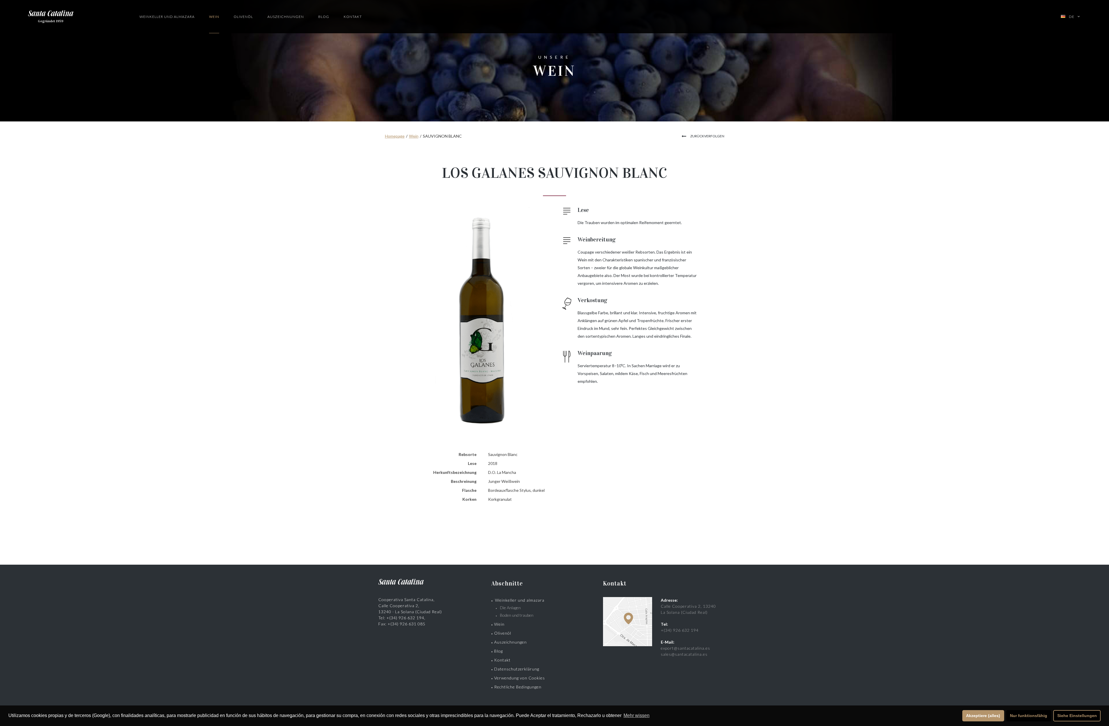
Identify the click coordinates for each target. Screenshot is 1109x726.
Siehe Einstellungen (1077, 715)
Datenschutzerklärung (516, 668)
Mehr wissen (637, 715)
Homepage (395, 136)
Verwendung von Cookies (519, 677)
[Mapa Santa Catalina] (627, 644)
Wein (214, 16)
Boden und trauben (516, 615)
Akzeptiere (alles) (983, 715)
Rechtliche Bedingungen (518, 686)
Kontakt (353, 16)
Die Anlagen (510, 607)
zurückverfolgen (707, 136)
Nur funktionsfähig (1028, 715)
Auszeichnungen (285, 16)
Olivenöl (243, 16)
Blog (323, 16)
